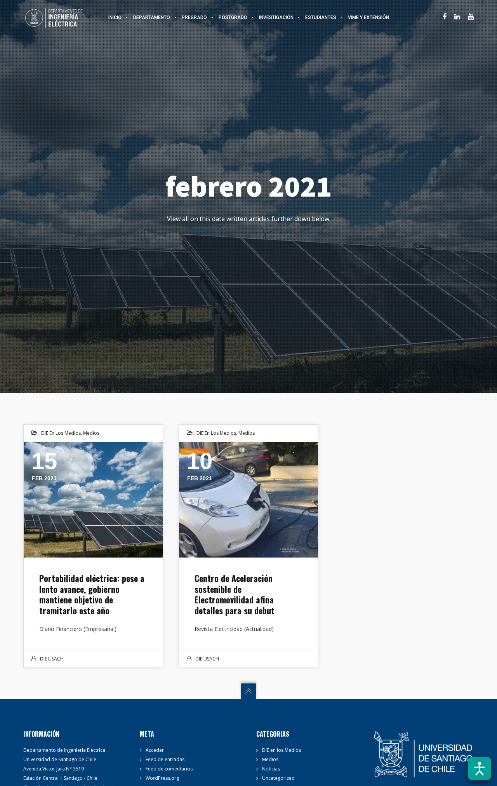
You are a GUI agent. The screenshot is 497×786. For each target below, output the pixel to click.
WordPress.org (162, 778)
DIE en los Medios (61, 433)
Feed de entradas (165, 759)
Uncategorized (278, 778)
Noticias (271, 768)
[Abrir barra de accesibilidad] (479, 768)
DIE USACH (52, 658)
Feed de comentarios (169, 768)
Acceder (155, 750)
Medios (91, 433)
